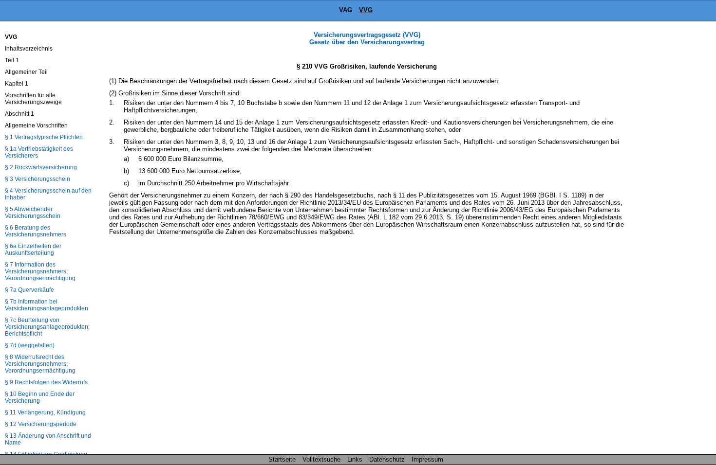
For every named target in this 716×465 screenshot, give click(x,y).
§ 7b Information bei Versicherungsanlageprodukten (46, 305)
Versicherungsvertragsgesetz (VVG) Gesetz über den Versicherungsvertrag (367, 38)
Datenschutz (387, 459)
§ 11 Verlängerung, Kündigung (45, 412)
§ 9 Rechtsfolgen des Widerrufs (46, 382)
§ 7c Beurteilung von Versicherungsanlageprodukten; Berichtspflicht (47, 327)
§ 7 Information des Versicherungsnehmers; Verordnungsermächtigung (40, 271)
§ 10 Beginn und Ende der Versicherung (40, 397)
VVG (366, 10)
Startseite (282, 459)
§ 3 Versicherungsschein (37, 179)
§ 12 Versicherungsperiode (40, 424)
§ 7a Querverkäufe (29, 289)
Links (354, 459)
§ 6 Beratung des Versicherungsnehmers (35, 231)
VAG (345, 10)
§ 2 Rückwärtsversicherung (41, 167)
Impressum (427, 459)
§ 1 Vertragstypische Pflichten (44, 137)
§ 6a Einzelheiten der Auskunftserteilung (33, 249)
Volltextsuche (321, 459)
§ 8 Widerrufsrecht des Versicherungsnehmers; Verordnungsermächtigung (40, 364)
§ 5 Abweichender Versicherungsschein (32, 212)
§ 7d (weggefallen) (30, 345)
